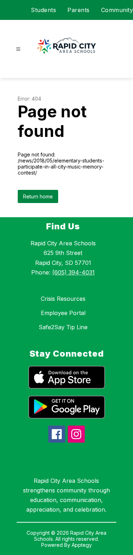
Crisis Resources (63, 298)
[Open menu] (18, 49)
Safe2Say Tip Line (63, 327)
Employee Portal (63, 312)
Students (43, 10)
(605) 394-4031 (73, 272)
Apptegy (82, 545)
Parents (78, 10)
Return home (38, 196)
